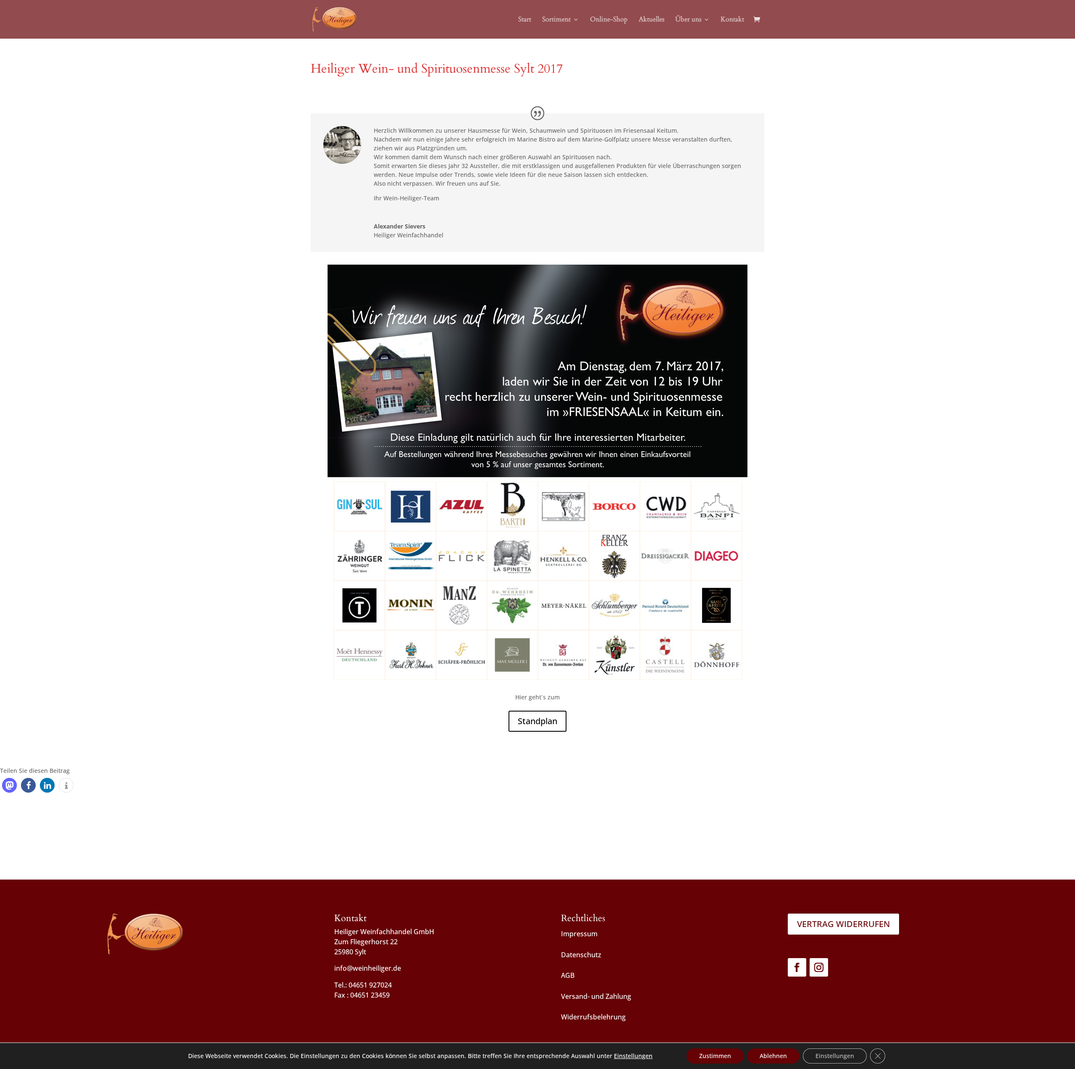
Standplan (537, 721)
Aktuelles (651, 20)
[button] (9, 785)
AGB (567, 975)
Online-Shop (609, 20)
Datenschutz (581, 954)
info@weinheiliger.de (367, 968)
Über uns (688, 20)
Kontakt (732, 20)
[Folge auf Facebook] (797, 967)
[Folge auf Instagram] (819, 967)
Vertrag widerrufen (843, 924)
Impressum (579, 933)
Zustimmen (715, 1056)
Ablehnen (773, 1056)
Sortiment (556, 20)
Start (524, 20)
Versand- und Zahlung (596, 996)
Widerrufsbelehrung (593, 1017)
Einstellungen (633, 1056)
